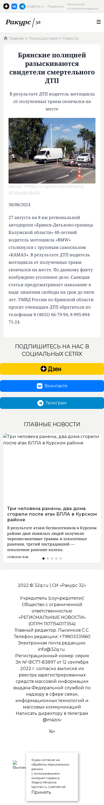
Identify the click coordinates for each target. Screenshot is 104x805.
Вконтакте (56, 385)
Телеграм (56, 402)
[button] (43, 558)
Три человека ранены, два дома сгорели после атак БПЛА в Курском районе (52, 514)
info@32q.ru (35, 6)
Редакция (56, 6)
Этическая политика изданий (82, 6)
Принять (35, 792)
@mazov (52, 719)
